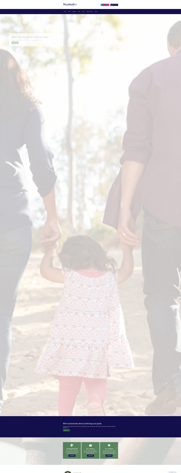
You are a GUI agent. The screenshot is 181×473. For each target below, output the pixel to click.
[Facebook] (106, 5)
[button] (65, 11)
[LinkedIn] (102, 5)
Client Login (115, 4)
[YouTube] (104, 5)
